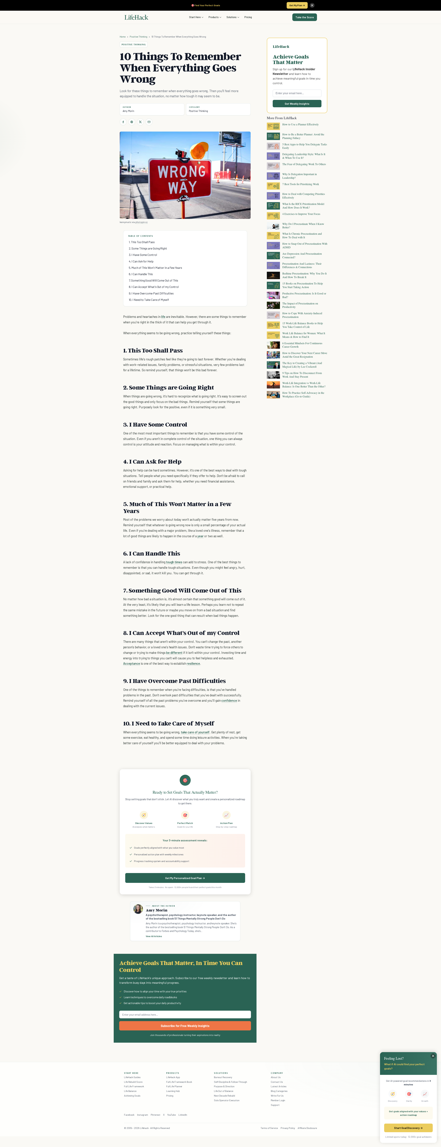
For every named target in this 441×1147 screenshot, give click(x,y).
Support (275, 1104)
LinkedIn (182, 1114)
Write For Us (277, 1095)
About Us (275, 1077)
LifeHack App (173, 1077)
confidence (229, 700)
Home (123, 36)
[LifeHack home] (136, 17)
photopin (140, 222)
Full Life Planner (174, 1086)
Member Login (278, 1100)
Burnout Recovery (223, 1077)
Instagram (142, 1114)
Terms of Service (269, 1128)
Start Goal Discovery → (408, 1127)
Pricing (248, 17)
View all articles (154, 936)
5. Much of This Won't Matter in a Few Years (155, 267)
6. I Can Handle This (141, 274)
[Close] (312, 5)
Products (214, 17)
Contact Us (277, 1081)
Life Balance (130, 1090)
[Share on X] (140, 121)
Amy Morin (128, 110)
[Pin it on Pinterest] (131, 121)
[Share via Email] (149, 121)
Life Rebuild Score (133, 1081)
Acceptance (131, 663)
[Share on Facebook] (123, 121)
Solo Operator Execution (226, 1100)
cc (146, 222)
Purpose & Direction (224, 1086)
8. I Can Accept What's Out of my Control (154, 286)
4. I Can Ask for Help (141, 261)
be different (174, 653)
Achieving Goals (132, 1095)
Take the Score (304, 17)
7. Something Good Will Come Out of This (153, 280)
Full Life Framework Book (179, 1081)
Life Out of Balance (223, 1090)
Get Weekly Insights (297, 103)
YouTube (171, 1114)
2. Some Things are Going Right (148, 248)
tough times (174, 562)
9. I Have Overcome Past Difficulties (151, 293)
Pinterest (155, 1114)
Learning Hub (173, 1090)
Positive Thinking (138, 36)
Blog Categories (279, 1090)
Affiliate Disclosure (307, 1128)
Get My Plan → (297, 5)
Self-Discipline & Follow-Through (230, 1081)
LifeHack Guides (132, 1077)
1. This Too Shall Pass (142, 242)
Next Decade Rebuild (224, 1095)
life (163, 317)
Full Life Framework (134, 1086)
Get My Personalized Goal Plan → (185, 878)
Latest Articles (278, 1086)
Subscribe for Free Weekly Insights (185, 1026)
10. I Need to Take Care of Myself (149, 299)
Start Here (195, 17)
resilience (193, 663)
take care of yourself (195, 732)
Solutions (232, 17)
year (200, 536)
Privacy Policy (288, 1128)
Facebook (129, 1114)
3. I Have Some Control (143, 254)
